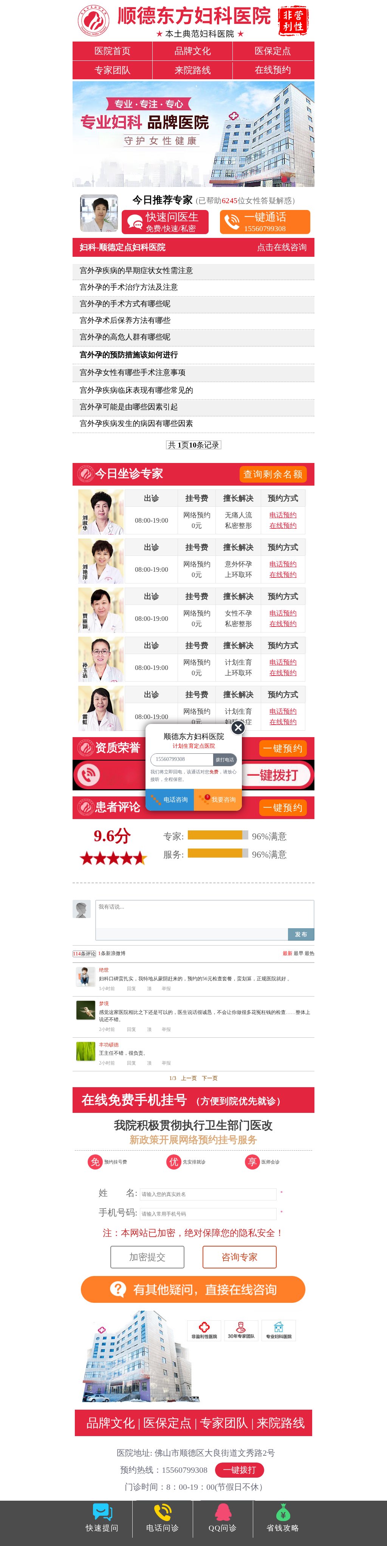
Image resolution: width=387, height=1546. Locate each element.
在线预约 (273, 70)
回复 (131, 988)
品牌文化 (193, 51)
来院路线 (193, 70)
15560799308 (265, 222)
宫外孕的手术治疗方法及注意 (129, 287)
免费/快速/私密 (172, 222)
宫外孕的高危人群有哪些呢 (125, 337)
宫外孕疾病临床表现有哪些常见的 (136, 390)
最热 (309, 953)
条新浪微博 (99, 953)
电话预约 (283, 515)
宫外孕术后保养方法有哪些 (125, 320)
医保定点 (273, 51)
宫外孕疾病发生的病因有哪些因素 (136, 423)
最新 (288, 953)
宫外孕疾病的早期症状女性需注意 (136, 270)
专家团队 (112, 70)
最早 (298, 953)
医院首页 (112, 51)
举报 (166, 988)
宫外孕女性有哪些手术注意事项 (133, 372)
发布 (301, 934)
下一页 (210, 1078)
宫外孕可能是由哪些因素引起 (129, 407)
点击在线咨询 (282, 247)
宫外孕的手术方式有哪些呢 (125, 303)
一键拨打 (239, 1470)
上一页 (189, 1078)
